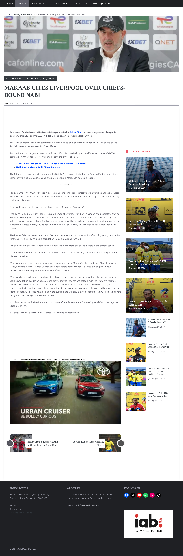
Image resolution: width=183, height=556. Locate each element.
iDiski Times (15, 103)
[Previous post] (10, 443)
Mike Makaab (58, 313)
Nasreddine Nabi (72, 313)
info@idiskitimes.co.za (88, 505)
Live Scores (78, 3)
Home (10, 3)
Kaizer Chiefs (76, 132)
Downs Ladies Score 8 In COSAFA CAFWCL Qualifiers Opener (158, 371)
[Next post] (121, 443)
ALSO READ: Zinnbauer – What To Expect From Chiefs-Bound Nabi (51, 163)
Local (20, 3)
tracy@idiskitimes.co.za (21, 512)
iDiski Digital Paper (102, 3)
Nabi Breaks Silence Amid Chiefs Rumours (38, 167)
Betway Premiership (23, 14)
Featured (40, 78)
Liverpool (47, 313)
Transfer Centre (60, 3)
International (38, 3)
